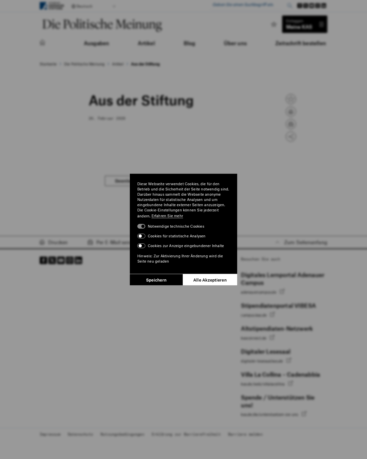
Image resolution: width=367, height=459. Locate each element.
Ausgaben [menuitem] (96, 43)
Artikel (117, 64)
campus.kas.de (254, 315)
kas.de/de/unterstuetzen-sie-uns (270, 414)
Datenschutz (80, 434)
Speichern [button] (156, 279)
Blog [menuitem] (189, 43)
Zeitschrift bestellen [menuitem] (300, 43)
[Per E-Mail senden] (291, 124)
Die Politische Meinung (84, 64)
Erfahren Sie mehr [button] (167, 215)
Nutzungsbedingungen (122, 434)
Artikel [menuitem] (146, 43)
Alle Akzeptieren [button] (210, 279)
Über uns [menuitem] (235, 43)
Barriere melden (245, 434)
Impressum (50, 434)
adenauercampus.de (259, 292)
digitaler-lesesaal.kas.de (262, 361)
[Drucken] (291, 112)
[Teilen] (291, 137)
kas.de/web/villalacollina (263, 384)
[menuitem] (47, 43)
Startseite (48, 64)
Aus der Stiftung (145, 64)
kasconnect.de (254, 338)
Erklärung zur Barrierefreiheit (186, 434)
